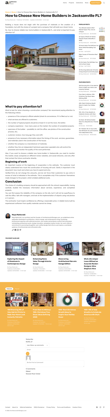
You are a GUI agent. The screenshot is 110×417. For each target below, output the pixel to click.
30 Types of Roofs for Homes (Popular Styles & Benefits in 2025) (87, 38)
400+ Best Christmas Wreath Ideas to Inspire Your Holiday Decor (87, 105)
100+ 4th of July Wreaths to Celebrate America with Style (87, 113)
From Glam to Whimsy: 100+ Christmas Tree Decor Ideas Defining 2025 (87, 96)
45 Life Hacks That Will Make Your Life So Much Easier (88, 63)
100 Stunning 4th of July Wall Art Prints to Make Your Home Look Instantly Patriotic (88, 87)
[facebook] (15, 230)
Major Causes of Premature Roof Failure (88, 55)
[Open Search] (104, 2)
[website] (13, 230)
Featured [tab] (9, 288)
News (14, 12)
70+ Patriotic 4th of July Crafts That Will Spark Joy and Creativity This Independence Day (88, 130)
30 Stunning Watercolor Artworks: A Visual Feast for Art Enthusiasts (88, 70)
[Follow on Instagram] (18, 230)
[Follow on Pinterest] (20, 230)
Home (7, 12)
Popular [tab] (17, 288)
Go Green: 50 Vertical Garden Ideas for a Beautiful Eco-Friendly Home (88, 121)
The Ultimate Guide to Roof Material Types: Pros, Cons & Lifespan (87, 29)
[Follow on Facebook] (96, 407)
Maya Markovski (11, 20)
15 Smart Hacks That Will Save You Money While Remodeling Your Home (88, 47)
